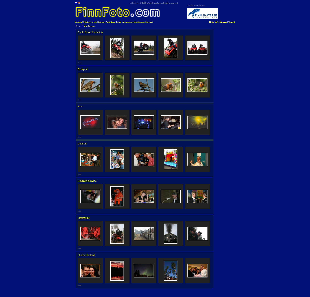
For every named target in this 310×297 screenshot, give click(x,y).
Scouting (78, 22)
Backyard (83, 69)
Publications (110, 22)
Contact (231, 22)
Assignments (127, 22)
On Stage (86, 22)
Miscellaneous (139, 22)
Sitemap (223, 22)
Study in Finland (86, 255)
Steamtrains (83, 217)
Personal (149, 22)
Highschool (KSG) (87, 180)
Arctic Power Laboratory (90, 32)
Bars (80, 106)
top (79, 63)
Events (94, 22)
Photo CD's (214, 22)
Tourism (101, 22)
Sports (118, 22)
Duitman (82, 143)
